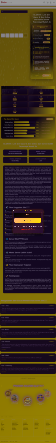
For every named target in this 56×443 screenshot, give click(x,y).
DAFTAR (27, 220)
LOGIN (27, 215)
